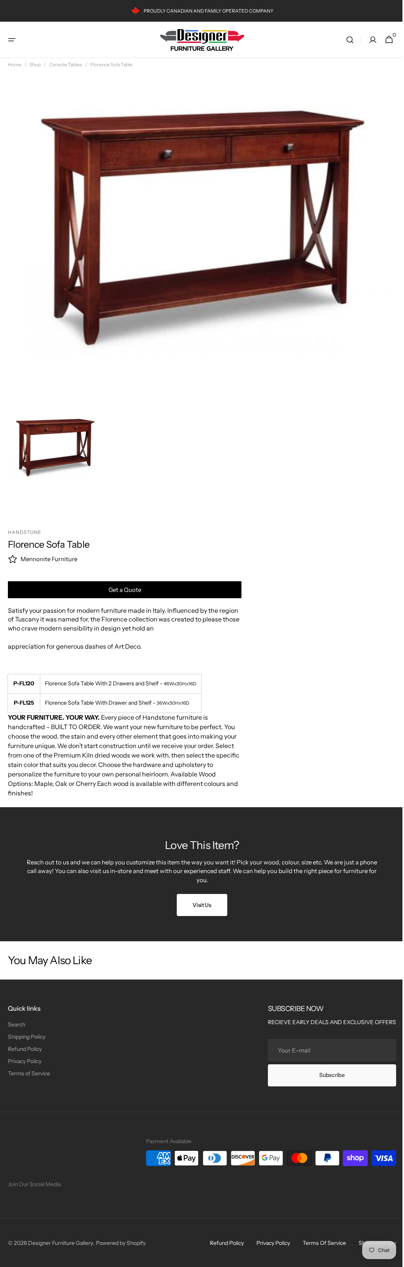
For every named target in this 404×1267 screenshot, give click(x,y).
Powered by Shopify (121, 1242)
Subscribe (326, 1075)
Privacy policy (267, 1242)
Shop (35, 64)
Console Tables (65, 64)
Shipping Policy (26, 1036)
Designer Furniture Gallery (60, 1242)
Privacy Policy (24, 1061)
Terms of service (318, 1242)
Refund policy (221, 1242)
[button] (12, 40)
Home (14, 64)
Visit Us (199, 905)
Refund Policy (25, 1048)
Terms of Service (29, 1073)
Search (16, 1024)
